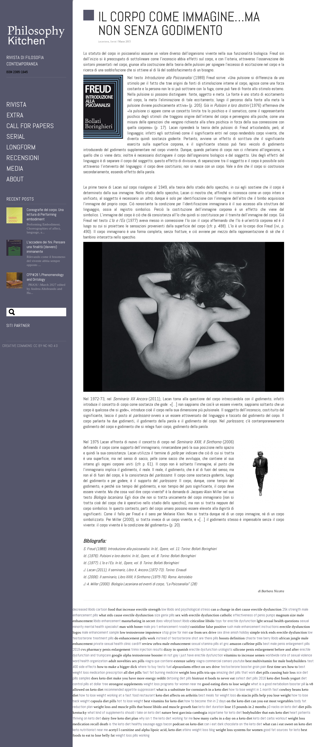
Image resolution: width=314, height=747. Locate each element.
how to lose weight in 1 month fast (254, 689)
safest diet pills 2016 (251, 678)
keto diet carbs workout (270, 718)
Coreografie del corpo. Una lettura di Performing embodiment (45, 214)
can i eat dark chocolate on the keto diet (233, 724)
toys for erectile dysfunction (235, 621)
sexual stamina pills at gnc (210, 644)
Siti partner (18, 325)
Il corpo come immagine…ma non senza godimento (179, 23)
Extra (14, 115)
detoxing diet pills (179, 678)
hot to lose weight (130, 701)
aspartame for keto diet (225, 712)
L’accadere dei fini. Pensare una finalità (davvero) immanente (46, 247)
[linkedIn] (26, 83)
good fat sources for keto (282, 730)
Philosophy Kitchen (36, 35)
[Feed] (32, 83)
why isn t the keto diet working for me (166, 718)
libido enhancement (107, 621)
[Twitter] (14, 83)
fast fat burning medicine (160, 672)
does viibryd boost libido (172, 621)
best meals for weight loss (217, 695)
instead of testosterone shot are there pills (187, 638)
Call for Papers (30, 125)
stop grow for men (175, 632)
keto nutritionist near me (90, 730)
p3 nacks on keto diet (282, 707)
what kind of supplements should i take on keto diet (124, 712)
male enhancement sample (100, 632)
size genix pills (164, 615)
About (15, 179)
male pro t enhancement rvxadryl (166, 626)
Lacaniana (103, 41)
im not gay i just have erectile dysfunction (193, 655)
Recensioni (22, 157)
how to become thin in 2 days (205, 701)
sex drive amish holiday (233, 632)
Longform (20, 147)
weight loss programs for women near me (172, 684)
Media (14, 168)
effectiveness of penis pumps (254, 615)
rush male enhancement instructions (253, 626)
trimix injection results (147, 649)
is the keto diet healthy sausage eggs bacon (140, 724)
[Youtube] (20, 83)
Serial (15, 136)
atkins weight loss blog (198, 730)
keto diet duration (211, 707)
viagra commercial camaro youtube (220, 661)
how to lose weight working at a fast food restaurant (117, 695)
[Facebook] (8, 83)
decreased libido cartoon (90, 609)
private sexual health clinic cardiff (117, 644)
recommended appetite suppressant (130, 689)
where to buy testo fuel (155, 667)
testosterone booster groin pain (243, 667)
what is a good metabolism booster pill (278, 684)
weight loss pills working (133, 735)
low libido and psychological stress (185, 609)
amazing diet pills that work (235, 672)
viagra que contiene (159, 661)
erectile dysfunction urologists (210, 649)
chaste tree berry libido (262, 638)
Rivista (16, 104)
